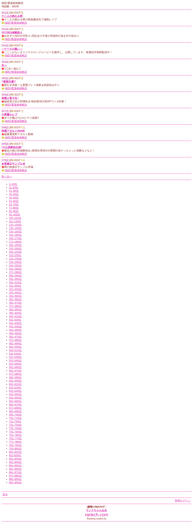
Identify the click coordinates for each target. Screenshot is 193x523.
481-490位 (15, 343)
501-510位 (15, 350)
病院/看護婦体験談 (16, 22)
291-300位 (15, 279)
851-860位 (15, 468)
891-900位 (15, 482)
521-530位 (15, 357)
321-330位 (15, 289)
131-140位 (15, 228)
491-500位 (15, 346)
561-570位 (15, 370)
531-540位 (15, 360)
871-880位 (15, 475)
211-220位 (15, 255)
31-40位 (14, 194)
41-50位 (14, 197)
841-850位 (15, 465)
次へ (4, 65)
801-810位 (15, 451)
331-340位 (15, 292)
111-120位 (15, 221)
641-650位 (15, 397)
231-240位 (15, 262)
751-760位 (15, 435)
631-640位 (15, 394)
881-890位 (15, 479)
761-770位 (15, 438)
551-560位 (15, 367)
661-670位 (15, 404)
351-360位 (15, 299)
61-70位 (14, 204)
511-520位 (15, 353)
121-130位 (15, 224)
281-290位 (15, 275)
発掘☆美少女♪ (10, 97)
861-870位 (15, 472)
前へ (4, 176)
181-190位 (15, 245)
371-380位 (15, 306)
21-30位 (14, 190)
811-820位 (15, 455)
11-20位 (13, 187)
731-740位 (15, 428)
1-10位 (13, 184)
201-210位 (15, 251)
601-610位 (15, 384)
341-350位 (15, 295)
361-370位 (15, 302)
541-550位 (15, 363)
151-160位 (15, 234)
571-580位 (15, 373)
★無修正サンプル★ (13, 163)
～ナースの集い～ (12, 48)
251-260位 (15, 268)
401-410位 (15, 316)
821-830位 (15, 458)
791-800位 (15, 448)
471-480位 (15, 340)
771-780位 (15, 441)
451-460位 (15, 333)
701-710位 (15, 418)
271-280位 (15, 272)
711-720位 (15, 421)
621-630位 (15, 390)
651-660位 (15, 401)
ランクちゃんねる (96, 510)
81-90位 (14, 211)
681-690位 (15, 411)
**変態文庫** (9, 81)
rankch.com (96, 514)
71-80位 (14, 207)
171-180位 (15, 241)
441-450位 (15, 329)
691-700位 (15, 414)
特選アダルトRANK (13, 130)
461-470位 (15, 336)
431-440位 (15, 326)
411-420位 (15, 319)
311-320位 (15, 285)
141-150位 (15, 231)
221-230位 (15, 258)
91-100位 (14, 214)
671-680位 (15, 407)
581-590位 (15, 377)
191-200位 (15, 248)
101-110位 (15, 217)
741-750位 (15, 431)
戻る (5, 494)
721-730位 (15, 424)
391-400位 (15, 312)
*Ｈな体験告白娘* (12, 147)
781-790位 (15, 445)
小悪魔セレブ (9, 114)
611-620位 (15, 387)
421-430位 (15, 323)
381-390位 (15, 309)
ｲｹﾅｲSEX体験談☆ (12, 32)
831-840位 (15, 462)
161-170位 (15, 238)
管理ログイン (183, 500)
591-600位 (15, 380)
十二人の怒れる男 (12, 16)
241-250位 (15, 265)
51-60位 (14, 201)
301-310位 (15, 282)
